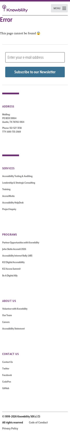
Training (6, 189)
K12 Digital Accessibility (13, 262)
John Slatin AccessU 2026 (14, 249)
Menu (57, 8)
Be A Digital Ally (10, 275)
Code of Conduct (38, 422)
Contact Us (7, 361)
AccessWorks (8, 195)
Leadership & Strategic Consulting (18, 182)
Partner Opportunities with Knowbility (20, 242)
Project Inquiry (9, 209)
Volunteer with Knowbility (14, 308)
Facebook (7, 375)
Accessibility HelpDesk (13, 202)
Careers (6, 321)
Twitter (5, 368)
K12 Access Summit (11, 268)
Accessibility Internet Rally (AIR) (17, 255)
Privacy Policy (10, 428)
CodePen (6, 381)
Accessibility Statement (13, 328)
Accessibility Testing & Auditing (17, 176)
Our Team (7, 315)
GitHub (5, 388)
